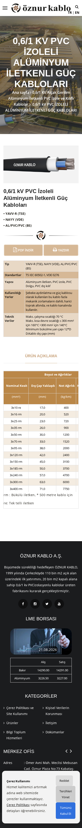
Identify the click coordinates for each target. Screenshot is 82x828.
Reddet (64, 781)
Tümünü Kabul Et (66, 811)
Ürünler (12, 723)
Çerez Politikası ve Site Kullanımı (20, 711)
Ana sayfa (20, 92)
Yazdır (63, 250)
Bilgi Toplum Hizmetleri (16, 735)
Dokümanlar (55, 732)
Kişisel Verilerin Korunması (57, 711)
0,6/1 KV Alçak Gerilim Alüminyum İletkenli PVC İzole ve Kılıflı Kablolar (41, 98)
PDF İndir (25, 250)
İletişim (51, 723)
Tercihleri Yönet (65, 794)
